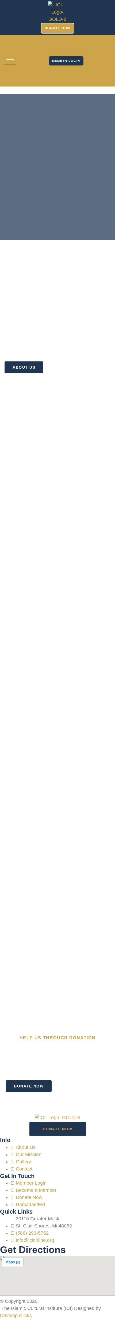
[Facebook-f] (91, 44)
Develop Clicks (16, 1315)
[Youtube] (91, 75)
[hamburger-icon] (10, 61)
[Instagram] (91, 59)
